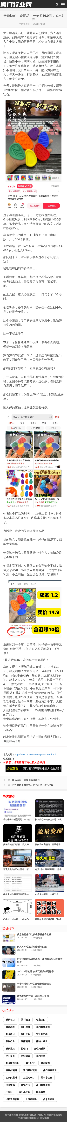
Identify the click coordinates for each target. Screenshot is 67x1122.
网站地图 (44, 1118)
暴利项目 (29, 1115)
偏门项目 (38, 1115)
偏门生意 (20, 1115)
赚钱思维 (58, 1115)
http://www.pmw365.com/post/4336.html (35, 754)
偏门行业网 (16, 5)
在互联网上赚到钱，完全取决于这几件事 (32, 785)
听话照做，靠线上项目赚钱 (26, 780)
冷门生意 (47, 1115)
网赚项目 (25, 23)
